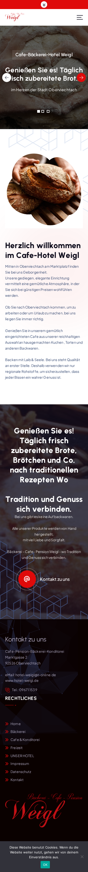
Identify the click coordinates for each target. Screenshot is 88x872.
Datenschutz (21, 771)
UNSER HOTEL (22, 755)
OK (45, 865)
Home (16, 723)
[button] (38, 111)
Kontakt (17, 779)
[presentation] (6, 77)
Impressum (20, 763)
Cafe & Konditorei (25, 739)
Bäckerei (18, 731)
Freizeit (16, 747)
